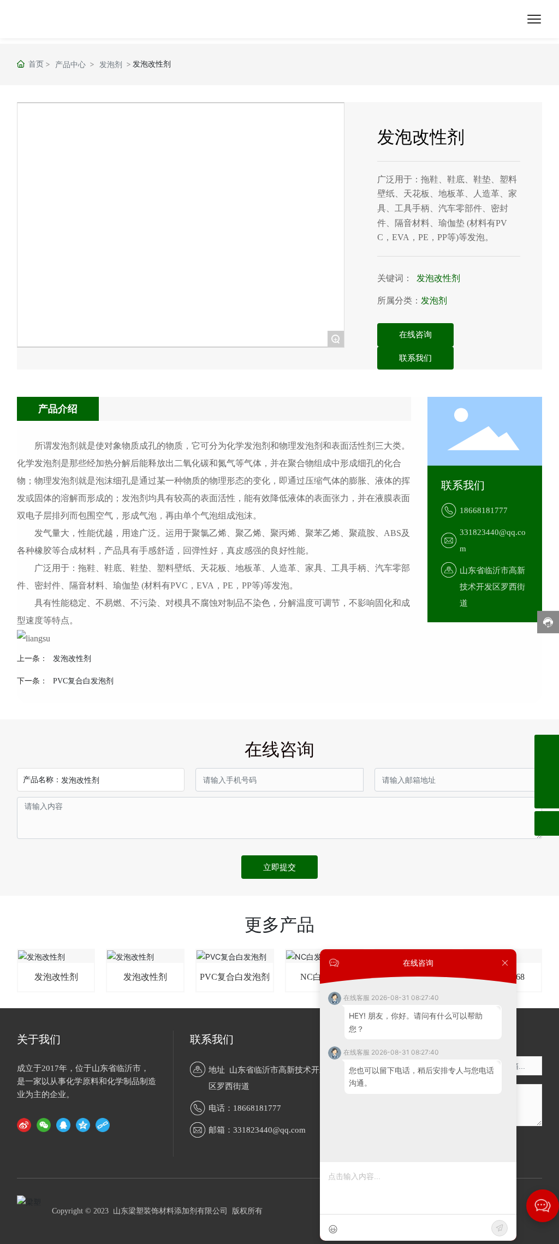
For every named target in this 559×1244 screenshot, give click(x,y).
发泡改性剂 (438, 278)
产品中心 (70, 64)
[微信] (44, 1124)
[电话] (546, 747)
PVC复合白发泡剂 (83, 681)
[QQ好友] (63, 1124)
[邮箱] (546, 771)
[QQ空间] (83, 1124)
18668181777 (484, 510)
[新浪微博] (24, 1124)
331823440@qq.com (269, 1130)
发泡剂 (110, 64)
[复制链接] (103, 1124)
